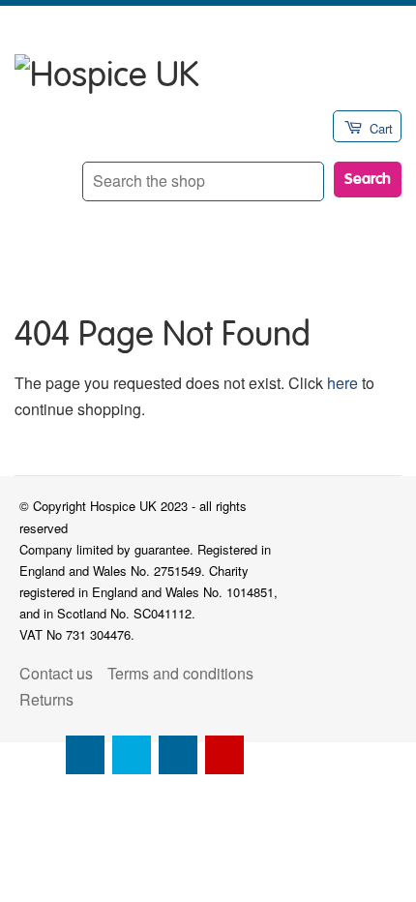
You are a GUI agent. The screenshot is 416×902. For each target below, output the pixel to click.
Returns (46, 699)
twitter (131, 755)
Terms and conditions (180, 673)
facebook (85, 755)
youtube (224, 755)
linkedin (178, 755)
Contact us (56, 673)
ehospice (38, 755)
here (342, 383)
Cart (381, 128)
